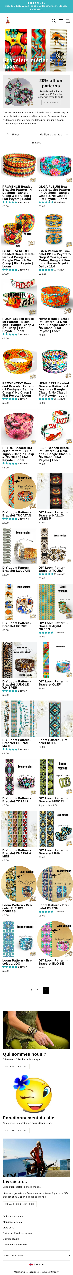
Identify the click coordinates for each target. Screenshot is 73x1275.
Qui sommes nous (13, 1216)
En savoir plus (16, 1066)
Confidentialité (11, 1239)
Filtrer (15, 134)
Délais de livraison (19, 1204)
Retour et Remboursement (18, 1233)
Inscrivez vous (14, 1255)
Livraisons (8, 1227)
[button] (10, 202)
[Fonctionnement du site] (36, 1094)
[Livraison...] (36, 1158)
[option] (36, 6)
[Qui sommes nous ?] (36, 1030)
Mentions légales (12, 1222)
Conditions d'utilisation (15, 1244)
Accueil (7, 53)
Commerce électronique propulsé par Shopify (36, 1272)
